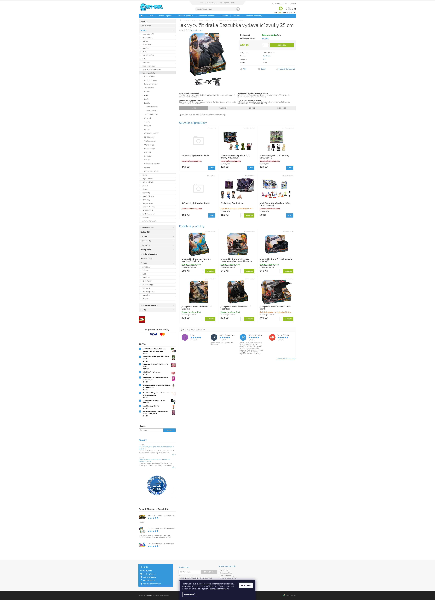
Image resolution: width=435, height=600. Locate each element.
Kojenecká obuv (147, 227)
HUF (286, 13)
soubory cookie (204, 584)
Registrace (292, 4)
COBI (144, 59)
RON (294, 13)
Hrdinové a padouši (151, 133)
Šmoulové (148, 126)
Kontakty (224, 16)
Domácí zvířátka (152, 107)
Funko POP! (148, 156)
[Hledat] (238, 9)
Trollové (147, 122)
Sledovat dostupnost (287, 69)
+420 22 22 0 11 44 (149, 577)
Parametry (223, 108)
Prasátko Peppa (148, 284)
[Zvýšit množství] (269, 44)
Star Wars (146, 288)
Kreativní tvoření (148, 207)
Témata (144, 263)
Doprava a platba (165, 16)
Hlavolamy (146, 200)
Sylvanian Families (150, 84)
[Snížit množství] (269, 46)
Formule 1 (146, 295)
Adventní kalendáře (150, 221)
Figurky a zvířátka (149, 73)
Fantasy (147, 129)
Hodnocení (281, 108)
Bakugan (147, 160)
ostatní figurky (149, 148)
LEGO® (150, 16)
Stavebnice (147, 62)
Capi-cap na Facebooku (152, 584)
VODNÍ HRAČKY (148, 55)
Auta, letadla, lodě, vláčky (152, 69)
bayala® (147, 167)
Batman (145, 270)
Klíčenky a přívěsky (151, 171)
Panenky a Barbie (149, 66)
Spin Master (267, 56)
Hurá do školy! (146, 258)
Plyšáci (145, 189)
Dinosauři (147, 118)
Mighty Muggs (149, 145)
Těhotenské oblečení (149, 305)
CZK (279, 12)
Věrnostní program (185, 16)
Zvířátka (147, 103)
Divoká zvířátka (151, 110)
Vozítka (145, 186)
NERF (144, 52)
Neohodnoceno (196, 30)
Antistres (146, 217)
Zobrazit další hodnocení (286, 358)
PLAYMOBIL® (147, 45)
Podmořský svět (152, 114)
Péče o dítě (145, 245)
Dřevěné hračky (148, 196)
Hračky (143, 30)
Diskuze (252, 108)
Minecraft (146, 277)
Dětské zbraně (148, 210)
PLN (290, 13)
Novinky (144, 21)
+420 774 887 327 (149, 580)
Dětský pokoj (146, 250)
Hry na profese (148, 179)
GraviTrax (146, 48)
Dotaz (263, 69)
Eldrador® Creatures (152, 164)
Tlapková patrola (150, 141)
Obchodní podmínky (253, 16)
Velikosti (236, 16)
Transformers (149, 88)
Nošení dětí (145, 232)
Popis (194, 108)
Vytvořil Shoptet (291, 595)
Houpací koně (148, 203)
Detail (212, 168)
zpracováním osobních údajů (188, 578)
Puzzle (145, 175)
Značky (143, 310)
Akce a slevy (146, 26)
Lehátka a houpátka (149, 254)
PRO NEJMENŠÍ (148, 34)
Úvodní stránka (141, 15)
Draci (146, 95)
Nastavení (189, 594)
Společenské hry (149, 214)
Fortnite (147, 91)
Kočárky (144, 236)
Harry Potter (147, 281)
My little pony (149, 137)
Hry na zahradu (148, 182)
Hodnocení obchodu (207, 16)
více (174, 454)
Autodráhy (146, 193)
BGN (275, 13)
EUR (283, 13)
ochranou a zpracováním (218, 589)
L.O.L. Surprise (149, 76)
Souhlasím (245, 585)
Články (143, 440)
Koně (146, 99)
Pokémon (147, 152)
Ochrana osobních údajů (228, 578)
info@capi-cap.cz (149, 574)
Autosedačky (146, 241)
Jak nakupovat (224, 570)
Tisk (244, 69)
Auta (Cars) (147, 267)
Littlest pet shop (150, 80)
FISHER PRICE (148, 38)
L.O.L (144, 274)
